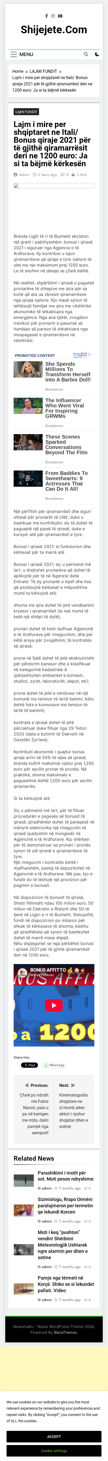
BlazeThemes (65, 1332)
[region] (54, 1426)
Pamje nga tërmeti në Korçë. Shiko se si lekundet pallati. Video (66, 1284)
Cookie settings (54, 1451)
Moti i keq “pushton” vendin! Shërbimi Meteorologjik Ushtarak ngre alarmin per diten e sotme (63, 1245)
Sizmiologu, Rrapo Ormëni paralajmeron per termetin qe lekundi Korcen (65, 1206)
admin (24, 174)
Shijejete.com (54, 30)
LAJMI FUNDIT (26, 111)
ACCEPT (54, 1437)
